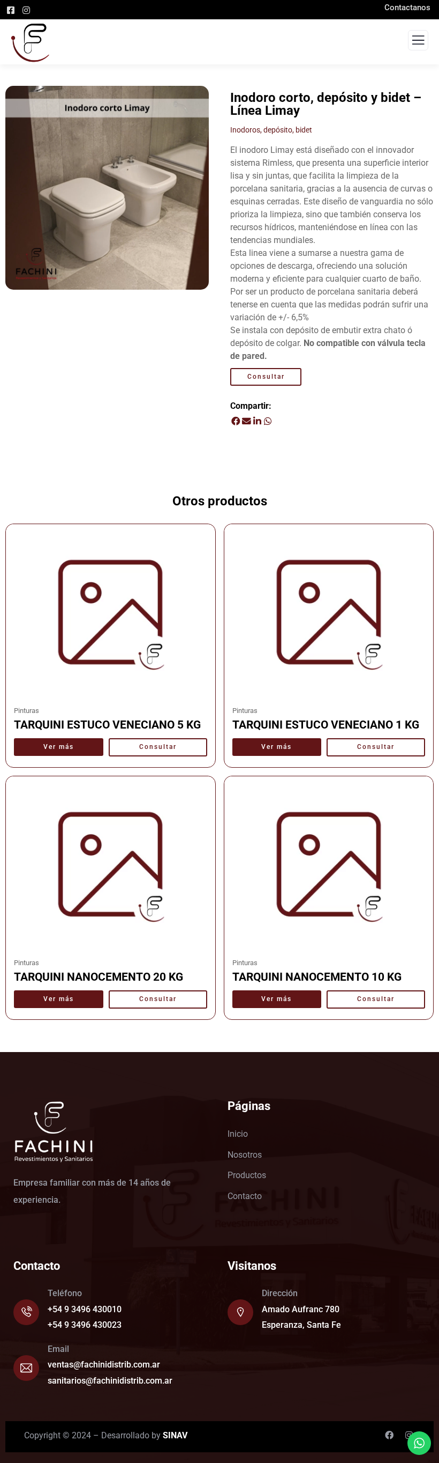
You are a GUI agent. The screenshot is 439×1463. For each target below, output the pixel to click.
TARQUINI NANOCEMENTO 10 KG (317, 977)
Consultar (266, 376)
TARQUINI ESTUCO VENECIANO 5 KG (107, 724)
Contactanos (411, 7)
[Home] (53, 1132)
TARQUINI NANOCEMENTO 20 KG (98, 977)
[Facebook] (389, 1435)
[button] (235, 421)
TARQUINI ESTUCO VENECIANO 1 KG (325, 724)
